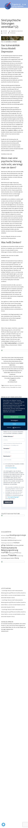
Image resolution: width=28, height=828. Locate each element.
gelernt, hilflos (13, 130)
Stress (19, 552)
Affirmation (3, 535)
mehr (14, 424)
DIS (10, 538)
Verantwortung (19, 555)
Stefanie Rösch (20, 31)
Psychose (19, 385)
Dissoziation (13, 537)
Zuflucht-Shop (13, 370)
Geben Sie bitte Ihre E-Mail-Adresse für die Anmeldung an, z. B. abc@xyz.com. (12, 444)
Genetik (15, 385)
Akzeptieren (14, 417)
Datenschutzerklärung (10, 468)
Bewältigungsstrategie (18, 535)
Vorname (6, 448)
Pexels (15, 41)
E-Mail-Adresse (8, 436)
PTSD (16, 553)
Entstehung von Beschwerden (7, 542)
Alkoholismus (6, 385)
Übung (16, 558)
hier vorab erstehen (11, 343)
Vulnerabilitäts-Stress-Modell (15, 387)
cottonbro (8, 41)
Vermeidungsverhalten (7, 558)
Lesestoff (4, 32)
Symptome (4, 555)
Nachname (6, 456)
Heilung (17, 545)
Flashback (16, 543)
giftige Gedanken (7, 545)
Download (18, 540)
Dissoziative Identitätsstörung (8, 540)
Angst (7, 535)
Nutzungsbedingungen (13, 497)
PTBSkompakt (11, 552)
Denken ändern (4, 538)
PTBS (6, 552)
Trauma (12, 555)
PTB (2, 553)
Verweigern (14, 420)
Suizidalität (3, 387)
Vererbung (8, 387)
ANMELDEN (8, 502)
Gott (14, 545)
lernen (21, 545)
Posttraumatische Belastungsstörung (9, 549)
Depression (12, 385)
